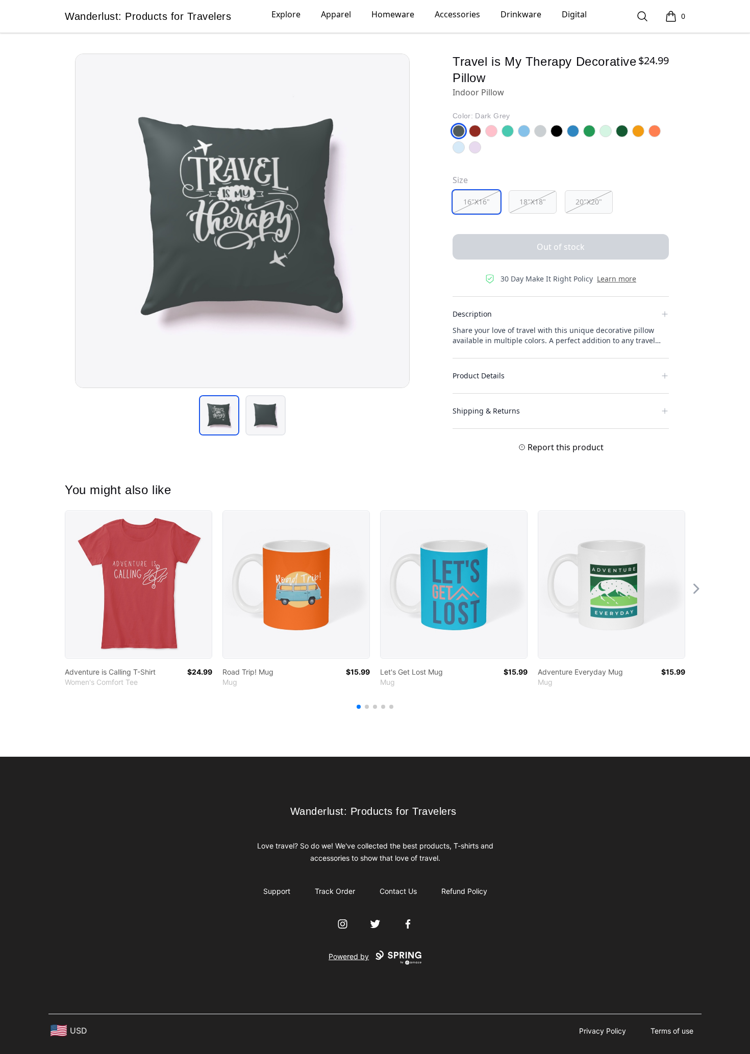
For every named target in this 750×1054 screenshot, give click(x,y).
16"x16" (476, 202)
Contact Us (398, 891)
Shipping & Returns (486, 411)
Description (472, 314)
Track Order (335, 891)
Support (276, 891)
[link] (138, 584)
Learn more (616, 279)
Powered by (349, 956)
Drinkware (521, 14)
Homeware (392, 14)
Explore (286, 14)
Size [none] (460, 180)
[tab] (219, 415)
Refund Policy (464, 891)
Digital (574, 14)
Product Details (479, 375)
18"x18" (532, 202)
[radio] (477, 202)
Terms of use (672, 1030)
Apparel (336, 14)
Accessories (457, 14)
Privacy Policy (602, 1030)
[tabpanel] (242, 221)
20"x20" (589, 202)
